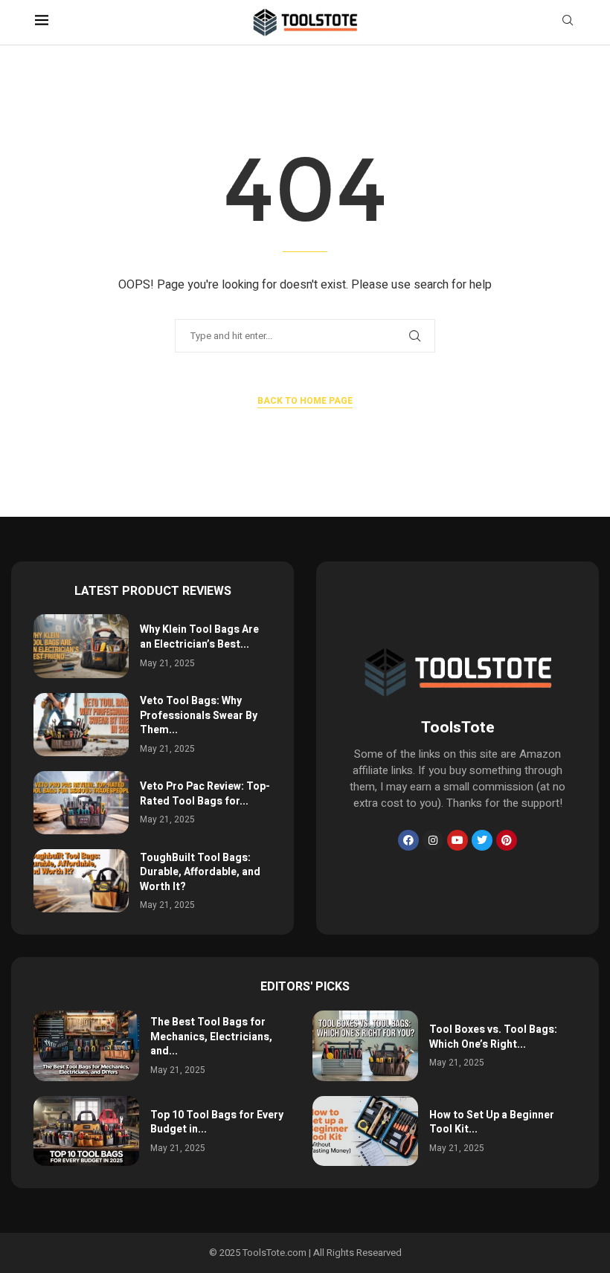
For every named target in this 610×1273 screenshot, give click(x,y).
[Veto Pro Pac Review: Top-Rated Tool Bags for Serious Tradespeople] (81, 802)
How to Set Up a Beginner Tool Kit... (491, 1122)
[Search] (567, 22)
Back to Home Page (305, 400)
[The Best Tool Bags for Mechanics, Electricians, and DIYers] (86, 1046)
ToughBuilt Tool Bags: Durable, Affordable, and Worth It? (200, 872)
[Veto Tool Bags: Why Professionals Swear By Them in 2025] (81, 724)
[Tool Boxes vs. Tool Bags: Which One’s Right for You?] (365, 1046)
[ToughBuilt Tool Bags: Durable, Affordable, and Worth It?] (81, 880)
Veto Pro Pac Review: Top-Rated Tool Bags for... (205, 794)
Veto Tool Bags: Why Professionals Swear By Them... (198, 715)
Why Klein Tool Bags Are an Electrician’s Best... (199, 637)
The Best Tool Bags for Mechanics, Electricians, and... (211, 1036)
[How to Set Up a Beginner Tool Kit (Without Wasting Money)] (365, 1131)
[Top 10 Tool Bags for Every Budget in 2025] (86, 1131)
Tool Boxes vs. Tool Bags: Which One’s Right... (493, 1037)
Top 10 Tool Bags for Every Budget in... (216, 1122)
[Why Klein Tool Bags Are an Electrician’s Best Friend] (81, 645)
